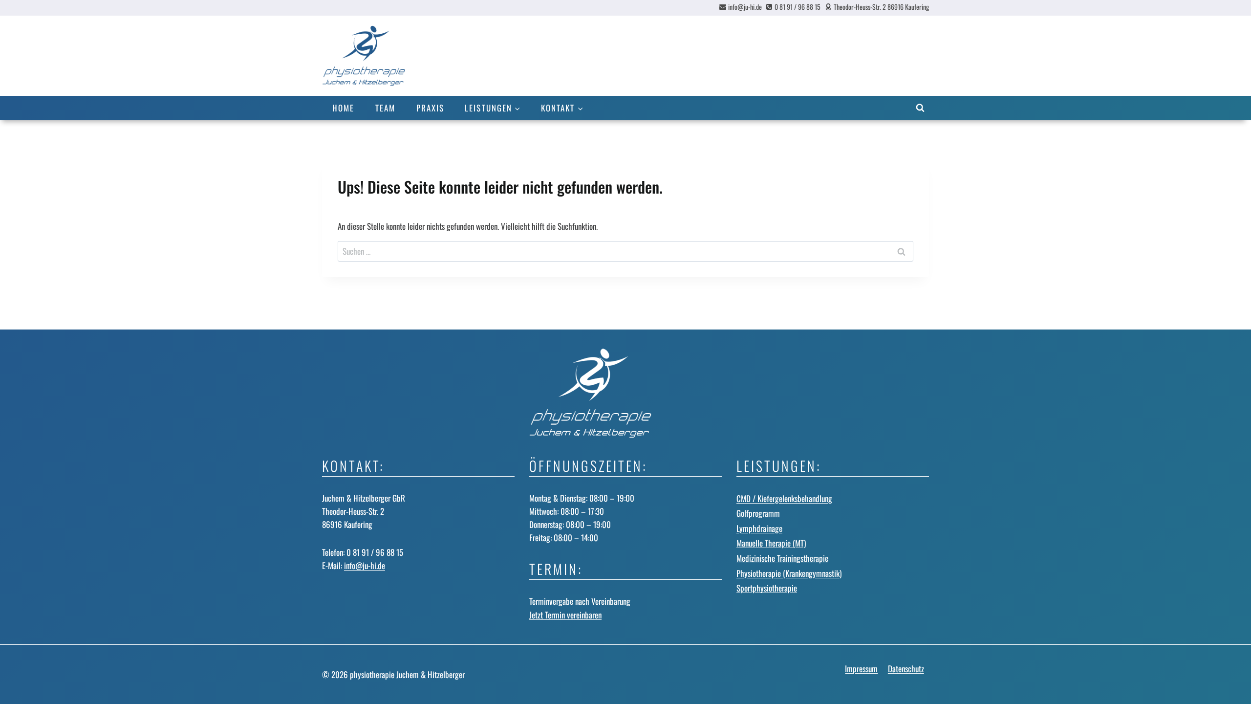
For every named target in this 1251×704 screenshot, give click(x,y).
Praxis (430, 108)
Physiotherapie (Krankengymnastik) (788, 573)
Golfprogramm (758, 513)
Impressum (861, 668)
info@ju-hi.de (364, 565)
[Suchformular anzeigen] (920, 108)
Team (385, 108)
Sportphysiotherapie (766, 588)
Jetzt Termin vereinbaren (565, 615)
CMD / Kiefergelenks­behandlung (784, 498)
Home (343, 108)
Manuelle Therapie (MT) (771, 543)
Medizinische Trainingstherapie (782, 558)
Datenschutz (906, 668)
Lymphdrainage (759, 528)
